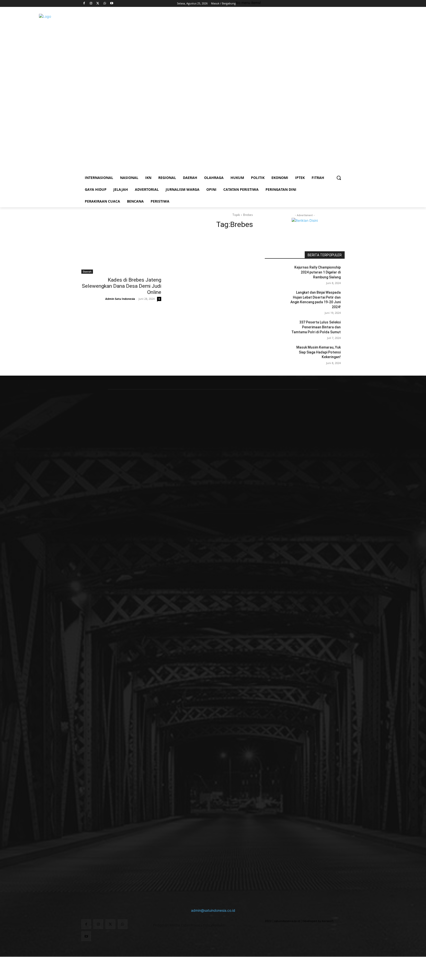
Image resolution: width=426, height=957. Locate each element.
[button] (339, 178)
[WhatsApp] (104, 3)
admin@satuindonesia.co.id (213, 910)
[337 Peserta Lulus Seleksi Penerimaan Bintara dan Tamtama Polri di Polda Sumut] (277, 328)
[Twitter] (98, 3)
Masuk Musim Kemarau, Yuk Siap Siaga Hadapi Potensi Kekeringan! (318, 352)
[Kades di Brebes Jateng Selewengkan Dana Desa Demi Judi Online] (121, 254)
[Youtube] (111, 3)
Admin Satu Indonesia (120, 299)
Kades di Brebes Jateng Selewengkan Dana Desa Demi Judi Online (121, 286)
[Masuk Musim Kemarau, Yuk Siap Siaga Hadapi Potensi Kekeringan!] (277, 353)
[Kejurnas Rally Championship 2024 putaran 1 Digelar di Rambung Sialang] (277, 273)
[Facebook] (84, 3)
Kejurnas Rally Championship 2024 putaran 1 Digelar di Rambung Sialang (317, 272)
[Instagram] (91, 3)
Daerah (87, 271)
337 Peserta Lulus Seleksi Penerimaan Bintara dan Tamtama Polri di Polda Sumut (316, 327)
